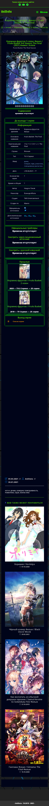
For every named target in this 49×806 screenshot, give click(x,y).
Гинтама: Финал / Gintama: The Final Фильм (24, 768)
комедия (27, 164)
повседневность (31, 491)
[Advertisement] (24, 352)
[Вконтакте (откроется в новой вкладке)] (19, 5)
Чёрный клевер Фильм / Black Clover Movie (24, 630)
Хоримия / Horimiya (24, 564)
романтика (39, 164)
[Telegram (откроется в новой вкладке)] (27, 5)
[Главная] (2, 27)
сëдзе (32, 164)
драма (26, 161)
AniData (6, 12)
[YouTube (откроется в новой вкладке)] (23, 5)
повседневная (29, 166)
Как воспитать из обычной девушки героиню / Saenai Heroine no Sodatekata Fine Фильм (24, 699)
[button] (24, 321)
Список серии (18, 321)
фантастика (38, 166)
